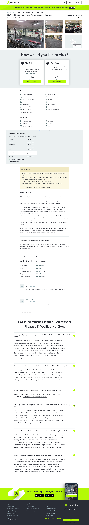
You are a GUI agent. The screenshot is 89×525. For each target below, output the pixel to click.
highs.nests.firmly (14, 161)
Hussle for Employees (32, 510)
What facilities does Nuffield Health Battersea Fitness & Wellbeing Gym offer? (40, 431)
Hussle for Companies (32, 508)
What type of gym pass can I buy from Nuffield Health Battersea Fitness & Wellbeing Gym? (42, 335)
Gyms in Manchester (13, 508)
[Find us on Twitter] (67, 509)
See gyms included (30, 73)
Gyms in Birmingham (13, 510)
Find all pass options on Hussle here (35, 396)
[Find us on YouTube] (74, 509)
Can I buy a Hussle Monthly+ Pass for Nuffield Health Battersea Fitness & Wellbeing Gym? (42, 405)
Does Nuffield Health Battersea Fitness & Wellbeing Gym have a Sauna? (38, 455)
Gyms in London (11, 503)
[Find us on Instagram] (69, 509)
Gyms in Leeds (11, 513)
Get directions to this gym (17, 159)
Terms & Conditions (50, 508)
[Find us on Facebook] (65, 509)
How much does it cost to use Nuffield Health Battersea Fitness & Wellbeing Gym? (42, 366)
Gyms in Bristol (11, 506)
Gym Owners (30, 506)
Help (46, 503)
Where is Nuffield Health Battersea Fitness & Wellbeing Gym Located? (38, 390)
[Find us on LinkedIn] (71, 509)
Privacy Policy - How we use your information (53, 512)
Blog (46, 506)
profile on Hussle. (56, 447)
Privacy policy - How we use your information (53, 518)
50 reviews (77, 15)
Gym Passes (29, 503)
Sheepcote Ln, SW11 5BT (13, 17)
